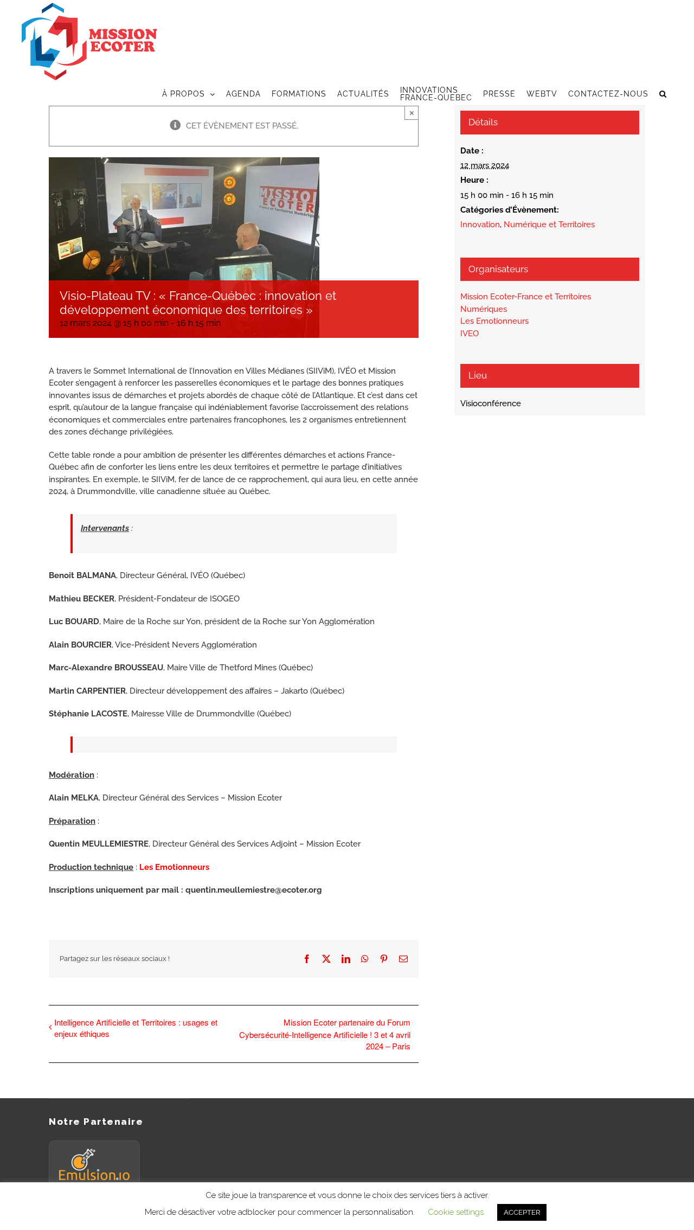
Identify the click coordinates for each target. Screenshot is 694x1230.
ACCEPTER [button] (522, 1212)
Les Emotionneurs (174, 867)
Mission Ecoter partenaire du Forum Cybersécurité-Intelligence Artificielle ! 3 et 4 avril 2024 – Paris (324, 1034)
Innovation (480, 224)
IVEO (469, 333)
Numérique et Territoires (549, 224)
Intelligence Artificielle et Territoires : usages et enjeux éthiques (135, 1027)
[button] (663, 94)
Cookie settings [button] (456, 1212)
